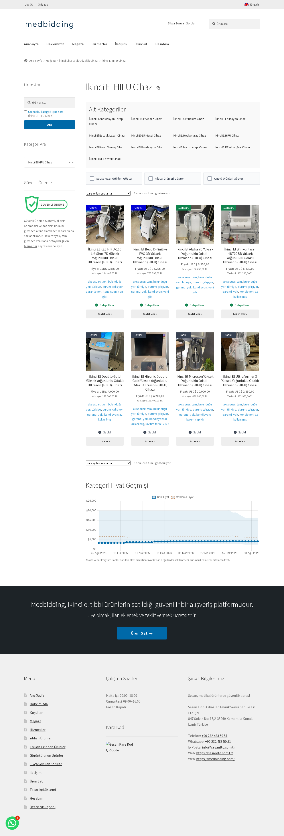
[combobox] (49, 162)
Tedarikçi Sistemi (43, 789)
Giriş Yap (43, 4)
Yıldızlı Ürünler (41, 738)
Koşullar (36, 712)
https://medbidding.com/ (215, 759)
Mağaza (78, 44)
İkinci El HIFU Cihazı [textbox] (48, 162)
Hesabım (162, 44)
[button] (158, 88)
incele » (105, 441)
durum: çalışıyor (113, 287)
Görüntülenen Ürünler (46, 755)
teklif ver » (105, 314)
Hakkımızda (55, 44)
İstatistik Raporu (42, 807)
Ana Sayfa (31, 44)
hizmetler (30, 246)
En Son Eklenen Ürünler (47, 747)
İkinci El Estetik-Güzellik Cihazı (78, 61)
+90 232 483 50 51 (218, 741)
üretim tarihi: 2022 (157, 424)
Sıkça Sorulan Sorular (182, 23)
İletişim (121, 44)
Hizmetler (99, 44)
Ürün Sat (141, 44)
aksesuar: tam (97, 282)
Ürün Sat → (142, 633)
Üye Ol (29, 4)
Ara (49, 125)
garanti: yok (93, 292)
